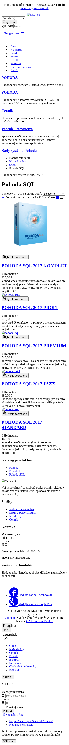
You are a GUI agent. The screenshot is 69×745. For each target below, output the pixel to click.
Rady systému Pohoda (19, 151)
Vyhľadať (7, 26)
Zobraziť (10, 197)
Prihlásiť (7, 711)
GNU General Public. (39, 621)
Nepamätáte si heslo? (22, 724)
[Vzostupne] (3, 197)
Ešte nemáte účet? (12, 714)
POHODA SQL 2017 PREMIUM (34, 345)
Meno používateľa (13, 692)
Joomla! (10, 617)
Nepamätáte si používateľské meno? (31, 721)
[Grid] (57, 197)
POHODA (10, 78)
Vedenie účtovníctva (17, 129)
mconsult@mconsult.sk (35, 8)
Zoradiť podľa (33, 193)
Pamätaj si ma (14, 707)
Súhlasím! (8, 741)
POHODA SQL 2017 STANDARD (22, 425)
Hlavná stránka (18, 161)
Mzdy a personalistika (22, 512)
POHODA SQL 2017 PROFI (30, 307)
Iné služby (15, 516)
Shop (12, 164)
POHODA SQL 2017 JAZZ (28, 383)
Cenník (7, 111)
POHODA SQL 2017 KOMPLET (34, 265)
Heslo (5, 699)
